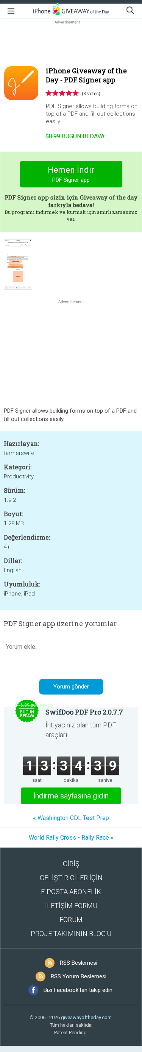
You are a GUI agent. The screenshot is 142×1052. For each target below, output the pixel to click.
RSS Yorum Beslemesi (78, 976)
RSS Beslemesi (78, 962)
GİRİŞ (71, 864)
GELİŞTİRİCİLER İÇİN (71, 878)
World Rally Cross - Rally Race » (71, 837)
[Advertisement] (71, 44)
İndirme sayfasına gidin (71, 795)
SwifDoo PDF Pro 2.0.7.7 (84, 711)
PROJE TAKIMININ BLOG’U (71, 934)
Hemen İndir (71, 174)
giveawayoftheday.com (86, 1017)
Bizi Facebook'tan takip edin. (79, 990)
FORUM (71, 920)
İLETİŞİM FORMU (71, 906)
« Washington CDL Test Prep (71, 817)
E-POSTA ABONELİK (71, 892)
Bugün (75, 136)
